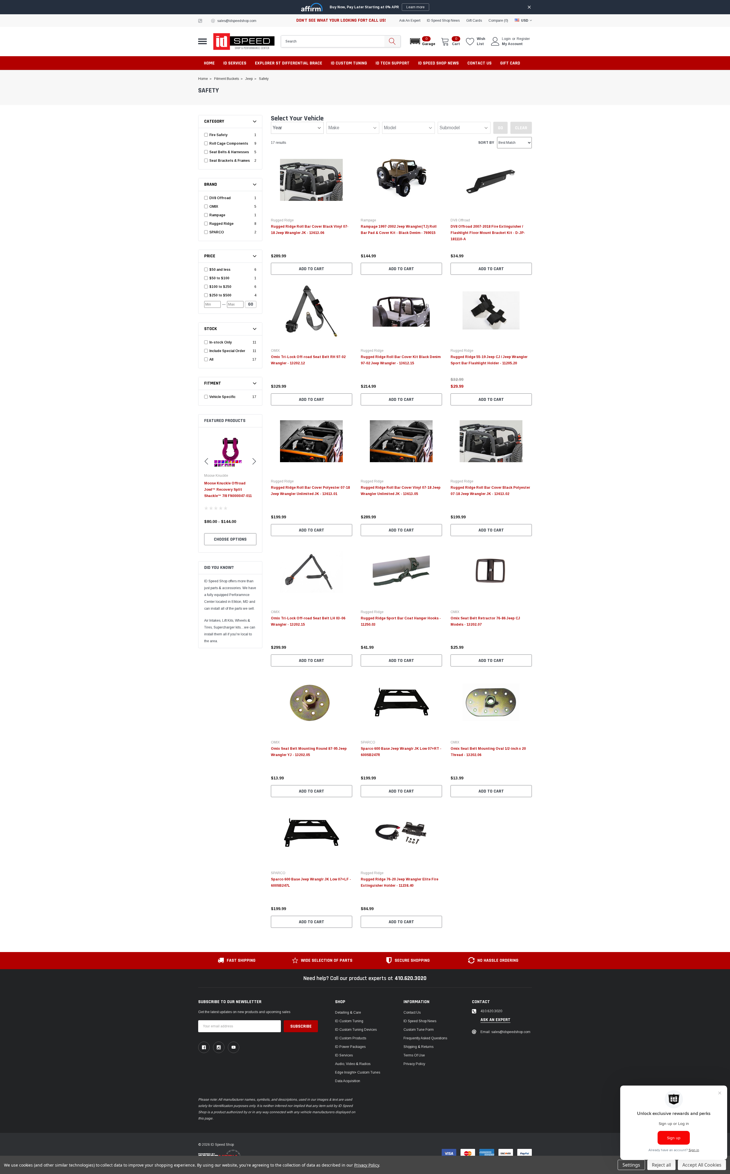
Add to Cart (311, 269)
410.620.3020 (411, 978)
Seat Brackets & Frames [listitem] (229, 161)
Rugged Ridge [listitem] (221, 224)
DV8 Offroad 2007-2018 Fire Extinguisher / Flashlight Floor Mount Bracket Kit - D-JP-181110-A (488, 233)
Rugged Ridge (282, 220)
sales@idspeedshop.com (236, 21)
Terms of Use (414, 1055)
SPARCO (368, 742)
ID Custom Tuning (349, 1021)
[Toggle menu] (202, 41)
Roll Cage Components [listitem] (228, 144)
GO (250, 304)
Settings (631, 1165)
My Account (512, 44)
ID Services (344, 1055)
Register (523, 39)
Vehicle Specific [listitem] (222, 397)
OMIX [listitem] (213, 207)
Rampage (368, 220)
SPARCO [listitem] (216, 232)
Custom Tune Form (418, 1030)
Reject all (661, 1165)
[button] (422, 41)
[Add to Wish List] (349, 248)
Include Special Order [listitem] (227, 351)
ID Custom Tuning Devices (356, 1030)
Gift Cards (474, 20)
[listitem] (231, 269)
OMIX (275, 351)
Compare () (498, 21)
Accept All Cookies (701, 1165)
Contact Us (412, 1013)
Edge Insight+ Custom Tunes (357, 1072)
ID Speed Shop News (443, 20)
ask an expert (409, 20)
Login (506, 39)
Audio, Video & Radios (352, 1064)
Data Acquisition (347, 1081)
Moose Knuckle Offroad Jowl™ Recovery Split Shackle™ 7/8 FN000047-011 (228, 489)
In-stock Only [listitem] (220, 342)
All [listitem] (211, 359)
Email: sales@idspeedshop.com (505, 1032)
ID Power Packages (350, 1047)
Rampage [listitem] (217, 215)
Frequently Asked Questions (425, 1038)
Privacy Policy (414, 1064)
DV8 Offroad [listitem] (220, 198)
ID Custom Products (350, 1038)
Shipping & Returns (418, 1047)
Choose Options (230, 539)
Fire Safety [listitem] (218, 135)
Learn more (415, 7)
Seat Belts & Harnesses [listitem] (229, 152)
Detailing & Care (348, 1013)
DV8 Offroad (460, 220)
